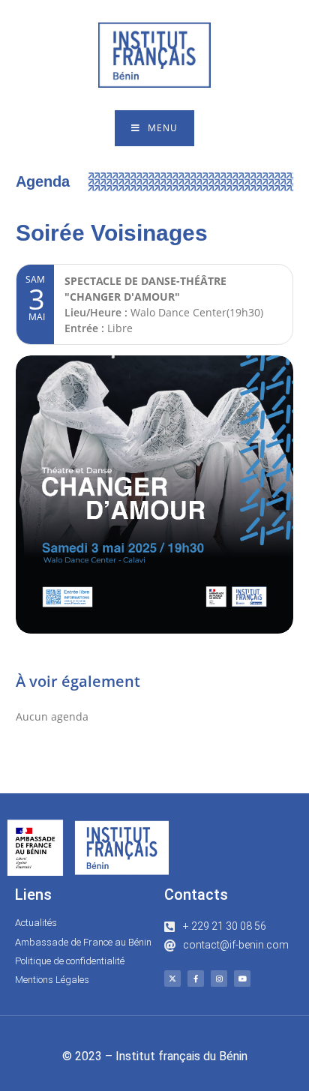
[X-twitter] (172, 978)
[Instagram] (219, 978)
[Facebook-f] (196, 978)
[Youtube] (242, 978)
